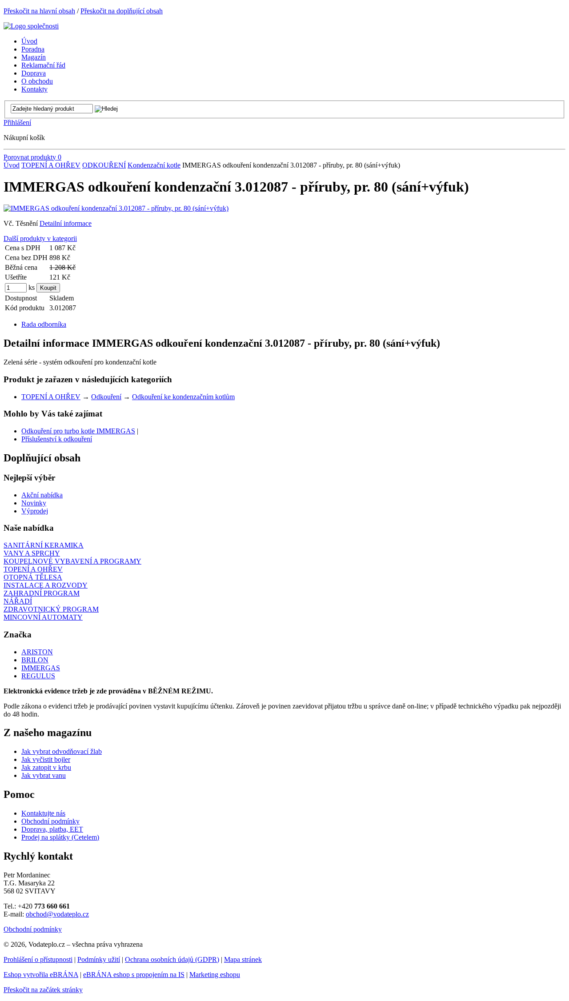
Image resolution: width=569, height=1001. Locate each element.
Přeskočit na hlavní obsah (39, 11)
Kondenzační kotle (154, 165)
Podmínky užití (98, 959)
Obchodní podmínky (50, 821)
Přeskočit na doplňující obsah (121, 11)
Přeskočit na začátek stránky (43, 989)
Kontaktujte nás (43, 813)
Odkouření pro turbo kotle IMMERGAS (78, 431)
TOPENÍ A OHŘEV (50, 165)
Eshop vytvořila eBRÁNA (41, 974)
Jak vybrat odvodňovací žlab (61, 751)
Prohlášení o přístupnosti (38, 959)
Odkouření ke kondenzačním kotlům (183, 396)
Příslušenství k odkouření (56, 439)
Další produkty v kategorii (40, 238)
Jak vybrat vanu (43, 775)
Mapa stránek (243, 959)
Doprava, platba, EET (52, 829)
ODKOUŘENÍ (104, 165)
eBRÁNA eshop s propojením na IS (133, 974)
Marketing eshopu (214, 974)
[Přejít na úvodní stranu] (31, 26)
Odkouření (106, 396)
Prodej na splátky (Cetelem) (60, 837)
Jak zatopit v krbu (46, 767)
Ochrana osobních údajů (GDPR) (172, 959)
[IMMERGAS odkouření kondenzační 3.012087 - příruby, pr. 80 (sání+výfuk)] (116, 208)
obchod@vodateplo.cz (57, 914)
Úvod (12, 165)
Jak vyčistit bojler (45, 759)
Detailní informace (66, 223)
